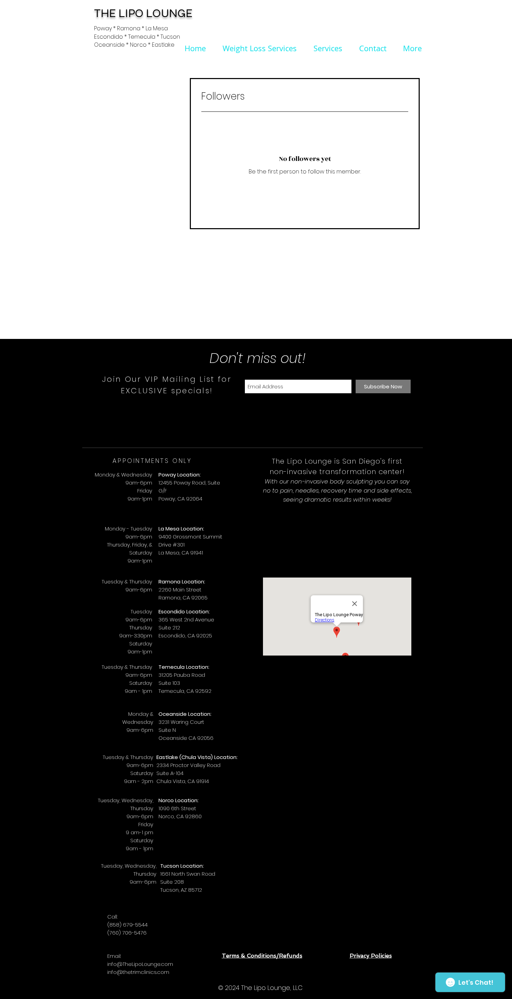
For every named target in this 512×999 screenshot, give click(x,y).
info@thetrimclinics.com (138, 972)
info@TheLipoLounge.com (140, 964)
